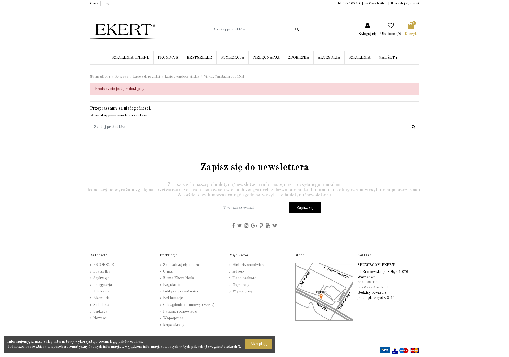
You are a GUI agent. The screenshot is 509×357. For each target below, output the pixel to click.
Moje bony (240, 285)
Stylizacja (101, 278)
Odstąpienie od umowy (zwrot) (188, 305)
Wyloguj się (242, 291)
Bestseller (101, 271)
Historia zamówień (248, 265)
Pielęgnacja (102, 285)
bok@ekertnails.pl (375, 3)
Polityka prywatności (180, 291)
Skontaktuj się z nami (404, 3)
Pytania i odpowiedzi (180, 311)
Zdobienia (101, 291)
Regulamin (172, 285)
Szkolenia (101, 305)
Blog (106, 3)
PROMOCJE (103, 265)
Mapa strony (173, 325)
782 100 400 (352, 3)
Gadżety (100, 311)
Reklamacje (173, 298)
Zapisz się (305, 208)
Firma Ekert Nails (178, 278)
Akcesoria (101, 298)
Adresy (238, 271)
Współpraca (173, 318)
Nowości (100, 318)
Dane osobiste (244, 278)
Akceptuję (258, 344)
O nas (94, 3)
